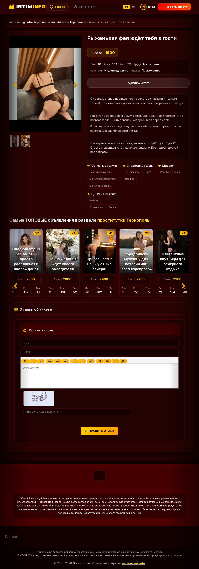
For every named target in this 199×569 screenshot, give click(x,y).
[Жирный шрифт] (25, 361)
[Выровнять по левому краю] (49, 361)
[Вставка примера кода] (107, 361)
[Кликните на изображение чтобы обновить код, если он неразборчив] (38, 397)
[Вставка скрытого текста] (123, 361)
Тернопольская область (50, 22)
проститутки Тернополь (123, 220)
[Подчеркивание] (41, 361)
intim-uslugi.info (133, 563)
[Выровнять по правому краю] (65, 361)
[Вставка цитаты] (100, 361)
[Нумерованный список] (82, 361)
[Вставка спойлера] (115, 361)
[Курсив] (33, 361)
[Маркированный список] (74, 361)
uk (133, 6)
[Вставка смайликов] (91, 361)
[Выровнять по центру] (57, 361)
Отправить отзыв (99, 430)
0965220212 (140, 83)
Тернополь (77, 22)
